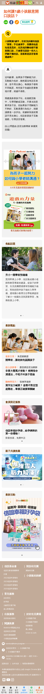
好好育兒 (7, 598)
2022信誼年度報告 (11, 578)
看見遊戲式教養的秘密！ (22, 230)
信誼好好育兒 (11, 648)
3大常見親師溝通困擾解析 (22, 187)
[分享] (6, 22)
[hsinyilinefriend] (4, 680)
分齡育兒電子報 (10, 605)
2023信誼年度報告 (11, 581)
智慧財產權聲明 (28, 663)
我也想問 (28, 21)
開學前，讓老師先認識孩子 (20, 360)
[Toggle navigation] (3, 3)
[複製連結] (17, 22)
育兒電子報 (4, 691)
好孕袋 (6, 601)
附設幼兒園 (32, 566)
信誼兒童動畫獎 (10, 635)
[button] (33, 2)
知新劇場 (29, 625)
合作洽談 (15, 663)
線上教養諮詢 (9, 609)
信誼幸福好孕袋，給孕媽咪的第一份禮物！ (21, 432)
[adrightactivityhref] (22, 524)
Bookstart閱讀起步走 (12, 627)
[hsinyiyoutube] (8, 680)
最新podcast (24, 691)
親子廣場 (16, 691)
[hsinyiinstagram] (12, 680)
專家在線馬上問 (39, 691)
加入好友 (31, 691)
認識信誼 (5, 663)
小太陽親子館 (31, 618)
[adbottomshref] (22, 167)
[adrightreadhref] (22, 467)
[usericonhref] (40, 2)
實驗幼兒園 (30, 570)
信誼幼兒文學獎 (10, 631)
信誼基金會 (10, 566)
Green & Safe (31, 633)
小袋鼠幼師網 (33, 575)
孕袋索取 (10, 691)
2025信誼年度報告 (11, 588)
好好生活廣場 (33, 614)
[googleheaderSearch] (37, 2)
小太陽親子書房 (32, 622)
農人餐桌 (29, 629)
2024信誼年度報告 (11, 585)
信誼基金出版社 (10, 618)
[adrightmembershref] (22, 415)
